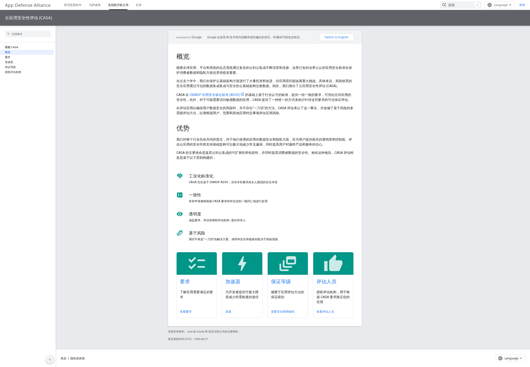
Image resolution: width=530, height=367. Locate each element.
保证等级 (281, 281)
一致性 (195, 194)
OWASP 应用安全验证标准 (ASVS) (215, 95)
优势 (183, 128)
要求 (185, 281)
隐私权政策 (77, 358)
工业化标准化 (201, 175)
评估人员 (326, 281)
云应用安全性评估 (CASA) (28, 17)
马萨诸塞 (95, 5)
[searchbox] (28, 34)
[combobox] (460, 5)
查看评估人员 (325, 311)
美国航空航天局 (118, 5)
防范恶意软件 (73, 5)
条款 (63, 358)
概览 (183, 56)
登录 (522, 5)
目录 (139, 5)
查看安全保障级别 (282, 311)
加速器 (232, 281)
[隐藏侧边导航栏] (50, 359)
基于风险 (197, 233)
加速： (229, 311)
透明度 (195, 214)
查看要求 (186, 311)
